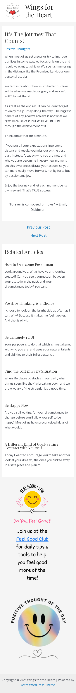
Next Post (38, 235)
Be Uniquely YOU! (19, 337)
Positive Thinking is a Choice (29, 303)
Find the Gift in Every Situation (31, 371)
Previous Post (38, 227)
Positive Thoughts (17, 49)
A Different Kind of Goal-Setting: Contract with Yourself (32, 446)
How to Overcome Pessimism (29, 264)
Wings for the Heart (39, 11)
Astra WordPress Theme (38, 685)
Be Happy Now (17, 405)
